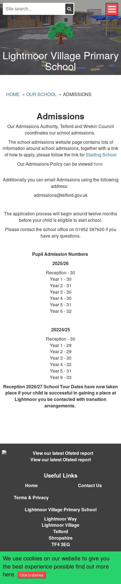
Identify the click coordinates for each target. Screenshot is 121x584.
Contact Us (90, 485)
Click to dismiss (31, 574)
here (99, 164)
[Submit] (69, 9)
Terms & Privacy (31, 497)
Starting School (101, 154)
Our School (41, 94)
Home (13, 94)
